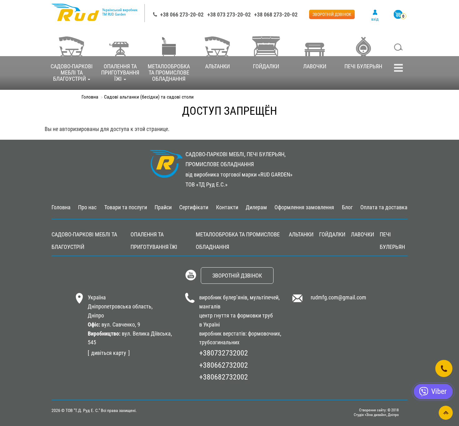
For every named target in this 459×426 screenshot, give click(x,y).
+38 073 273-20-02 (229, 14)
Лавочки (314, 66)
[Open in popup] (443, 368)
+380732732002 (223, 353)
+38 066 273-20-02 (182, 14)
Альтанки (217, 66)
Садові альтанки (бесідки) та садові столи (149, 97)
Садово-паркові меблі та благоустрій (72, 72)
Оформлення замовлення (304, 207)
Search (398, 47)
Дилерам (256, 207)
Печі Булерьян (363, 66)
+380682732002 (223, 377)
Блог (347, 207)
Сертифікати (193, 207)
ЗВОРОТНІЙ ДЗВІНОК (332, 14)
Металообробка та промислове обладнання (169, 72)
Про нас (87, 207)
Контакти (227, 207)
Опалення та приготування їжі (120, 72)
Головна (89, 97)
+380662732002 (223, 365)
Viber (439, 391)
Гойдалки (266, 66)
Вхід (375, 19)
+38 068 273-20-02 (276, 14)
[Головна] (75, 15)
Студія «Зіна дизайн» (370, 415)
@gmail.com (352, 297)
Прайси (163, 207)
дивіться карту (108, 353)
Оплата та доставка (383, 207)
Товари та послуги (125, 207)
